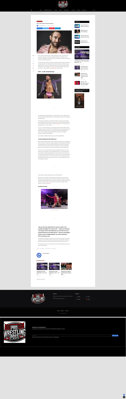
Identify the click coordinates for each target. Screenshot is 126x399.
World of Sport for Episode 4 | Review (85, 25)
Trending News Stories (48, 10)
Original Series (66, 10)
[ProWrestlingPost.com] (63, 4)
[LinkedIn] (33, 63)
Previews (55, 10)
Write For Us (84, 10)
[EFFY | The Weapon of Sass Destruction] (54, 41)
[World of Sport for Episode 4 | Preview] (77, 37)
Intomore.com (58, 123)
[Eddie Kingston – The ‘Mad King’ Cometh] (77, 31)
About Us (67, 310)
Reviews (60, 10)
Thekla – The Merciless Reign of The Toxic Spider (85, 83)
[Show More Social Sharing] (62, 28)
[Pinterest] (33, 66)
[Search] (93, 10)
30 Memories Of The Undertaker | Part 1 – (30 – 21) (54, 273)
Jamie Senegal (42, 248)
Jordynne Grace (53, 68)
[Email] (33, 68)
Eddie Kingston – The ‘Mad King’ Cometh (84, 31)
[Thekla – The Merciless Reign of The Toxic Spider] (77, 83)
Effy (38, 248)
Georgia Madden (42, 25)
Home (41, 10)
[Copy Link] (33, 71)
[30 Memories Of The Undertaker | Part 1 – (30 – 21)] (54, 266)
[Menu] (31, 10)
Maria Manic (54, 248)
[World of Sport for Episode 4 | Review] (77, 26)
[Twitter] (33, 61)
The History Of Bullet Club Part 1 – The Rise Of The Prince (85, 41)
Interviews (73, 10)
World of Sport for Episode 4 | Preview (85, 36)
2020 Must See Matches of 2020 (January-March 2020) (66, 273)
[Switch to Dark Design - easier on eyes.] (94, 10)
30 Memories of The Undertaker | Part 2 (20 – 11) (42, 273)
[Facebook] (33, 58)
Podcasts (78, 10)
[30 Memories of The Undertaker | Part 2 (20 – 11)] (42, 266)
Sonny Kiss (49, 183)
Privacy (62, 310)
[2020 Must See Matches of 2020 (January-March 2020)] (66, 266)
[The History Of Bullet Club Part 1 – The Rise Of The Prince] (77, 42)
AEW (61, 240)
